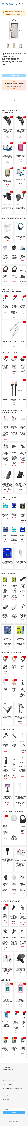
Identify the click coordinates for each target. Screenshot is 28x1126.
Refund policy (6, 1099)
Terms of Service (7, 1095)
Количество (4, 68)
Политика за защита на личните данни (12, 1088)
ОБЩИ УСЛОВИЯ (7, 1084)
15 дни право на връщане (9, 1077)
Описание (4, 94)
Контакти (5, 1092)
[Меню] (25, 4)
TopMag (14, 1121)
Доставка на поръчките (8, 1080)
